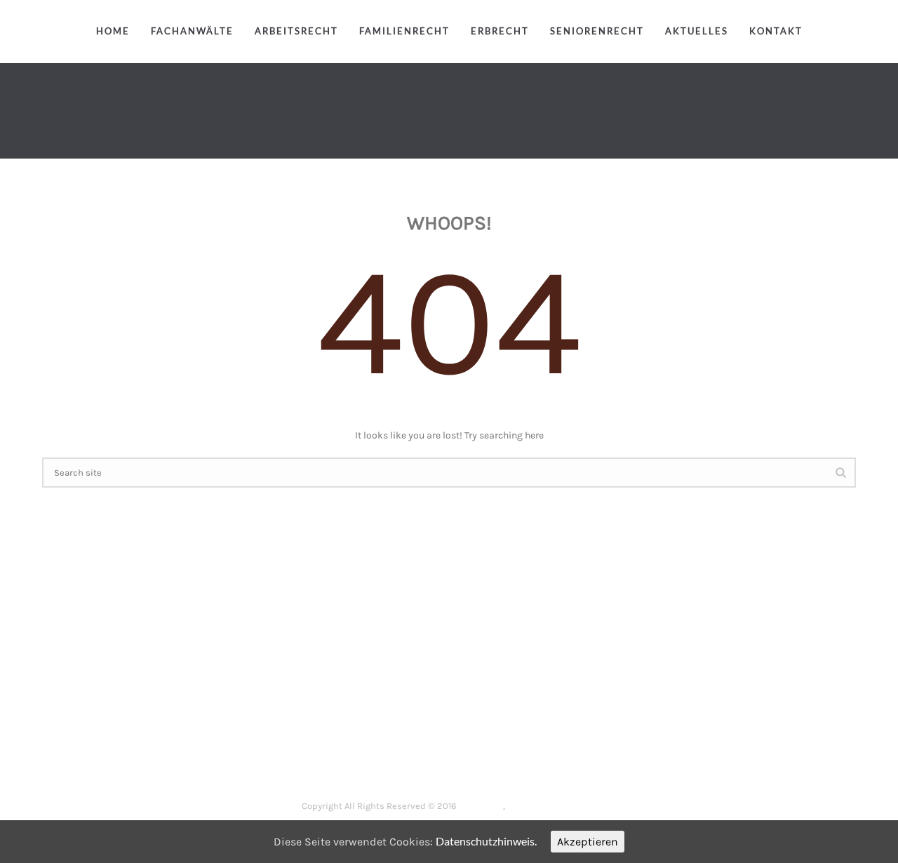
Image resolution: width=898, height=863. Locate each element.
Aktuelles (696, 30)
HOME (250, 760)
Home (113, 30)
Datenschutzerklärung (552, 805)
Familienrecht (404, 30)
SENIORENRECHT (621, 760)
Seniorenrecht (597, 30)
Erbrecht (500, 30)
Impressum (480, 805)
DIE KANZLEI (305, 760)
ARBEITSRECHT (381, 760)
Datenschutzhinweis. (486, 841)
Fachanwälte (192, 30)
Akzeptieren (587, 841)
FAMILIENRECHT (467, 760)
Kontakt (776, 30)
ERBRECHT (543, 760)
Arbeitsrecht (296, 30)
